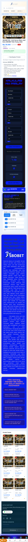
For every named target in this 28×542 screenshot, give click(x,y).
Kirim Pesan (8, 512)
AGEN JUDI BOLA (5, 14)
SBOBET (13, 11)
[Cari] (4, 8)
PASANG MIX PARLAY (14, 183)
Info (23, 189)
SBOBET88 (6, 11)
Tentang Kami (6, 524)
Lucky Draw (7, 215)
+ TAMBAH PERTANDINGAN (14, 147)
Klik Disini (14, 75)
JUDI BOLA (20, 11)
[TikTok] (10, 518)
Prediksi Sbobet (20, 215)
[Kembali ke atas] (25, 532)
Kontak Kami (5, 526)
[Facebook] (4, 518)
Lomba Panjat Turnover (14, 215)
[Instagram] (7, 518)
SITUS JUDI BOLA (14, 14)
